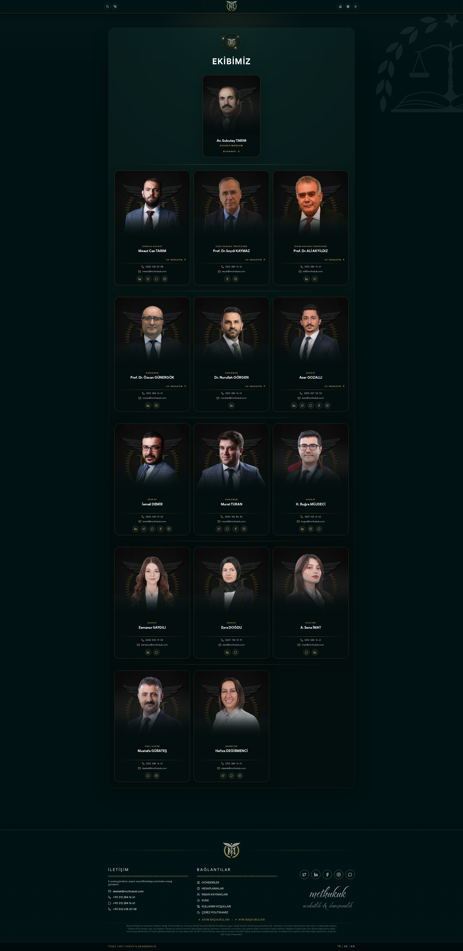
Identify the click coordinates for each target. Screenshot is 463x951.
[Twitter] (148, 279)
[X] (304, 874)
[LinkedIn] (140, 279)
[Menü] (355, 6)
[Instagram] (165, 279)
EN (353, 946)
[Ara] (107, 6)
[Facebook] (227, 279)
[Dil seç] (348, 6)
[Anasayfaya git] (340, 6)
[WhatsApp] (156, 279)
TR (339, 946)
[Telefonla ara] (115, 6)
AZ (346, 946)
